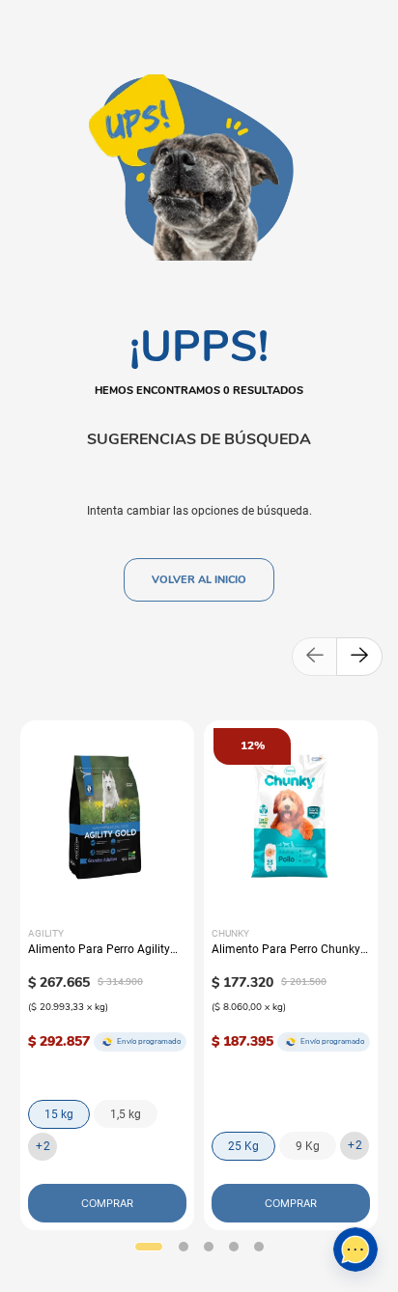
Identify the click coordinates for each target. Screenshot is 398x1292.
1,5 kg (125, 1114)
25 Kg (243, 1146)
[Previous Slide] (315, 656)
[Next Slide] (359, 656)
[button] (148, 1246)
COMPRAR (107, 1203)
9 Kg (308, 1146)
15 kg (58, 1114)
